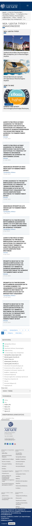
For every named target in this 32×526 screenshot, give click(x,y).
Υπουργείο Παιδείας (7, 464)
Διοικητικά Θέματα (20, 461)
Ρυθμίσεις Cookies (6, 520)
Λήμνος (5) (7, 411)
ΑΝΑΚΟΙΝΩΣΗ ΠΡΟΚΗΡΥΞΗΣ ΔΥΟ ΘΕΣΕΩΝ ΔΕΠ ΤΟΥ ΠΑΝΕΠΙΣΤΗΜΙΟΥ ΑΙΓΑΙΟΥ (14, 208)
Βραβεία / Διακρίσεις (21, 459)
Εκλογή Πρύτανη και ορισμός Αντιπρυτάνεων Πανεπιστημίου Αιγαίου (14, 78)
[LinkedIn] (12, 444)
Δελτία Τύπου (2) (9, 359)
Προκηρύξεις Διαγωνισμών (19, 453)
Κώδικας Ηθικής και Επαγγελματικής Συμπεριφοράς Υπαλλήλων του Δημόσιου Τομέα (8, 478)
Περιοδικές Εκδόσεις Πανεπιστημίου (13, 16)
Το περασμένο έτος (21, 14)
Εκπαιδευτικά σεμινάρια (21, 481)
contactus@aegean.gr (10, 439)
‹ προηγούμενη (13, 330)
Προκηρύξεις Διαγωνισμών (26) (12, 355)
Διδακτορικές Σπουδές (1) (11, 361)
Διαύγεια (4, 466)
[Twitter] (10, 444)
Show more (4, 388)
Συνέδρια (18, 488)
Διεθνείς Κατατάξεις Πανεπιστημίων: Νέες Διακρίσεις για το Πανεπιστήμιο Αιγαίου (16, 54)
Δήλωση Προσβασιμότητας (20, 507)
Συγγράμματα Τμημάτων (7, 471)
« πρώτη (4, 330)
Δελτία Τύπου (5, 495)
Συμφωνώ (4, 523)
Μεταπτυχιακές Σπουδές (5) (11, 357)
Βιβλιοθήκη (4, 453)
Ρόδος (14, 17)
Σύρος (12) (7, 409)
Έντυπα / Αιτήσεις (6, 461)
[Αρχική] (10, 6)
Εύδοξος (4, 468)
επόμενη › (10, 333)
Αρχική (4, 12)
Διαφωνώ (12, 523)
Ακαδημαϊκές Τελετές (21, 474)
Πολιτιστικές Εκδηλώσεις (21, 485)
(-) (3, 418)
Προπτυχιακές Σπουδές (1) (11, 363)
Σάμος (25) (7, 406)
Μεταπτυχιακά (19, 464)
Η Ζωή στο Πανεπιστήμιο (15, 12)
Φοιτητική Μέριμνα (20, 466)
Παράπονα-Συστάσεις (21, 500)
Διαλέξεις (18, 476)
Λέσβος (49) (7, 404)
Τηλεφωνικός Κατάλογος (21, 495)
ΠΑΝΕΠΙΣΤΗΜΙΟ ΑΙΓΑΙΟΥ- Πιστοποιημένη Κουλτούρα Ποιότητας (16, 107)
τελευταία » (18, 333)
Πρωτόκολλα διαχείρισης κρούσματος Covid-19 (8, 484)
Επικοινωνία (18, 498)
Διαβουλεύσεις (6, 17)
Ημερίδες (18, 483)
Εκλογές (19, 17)
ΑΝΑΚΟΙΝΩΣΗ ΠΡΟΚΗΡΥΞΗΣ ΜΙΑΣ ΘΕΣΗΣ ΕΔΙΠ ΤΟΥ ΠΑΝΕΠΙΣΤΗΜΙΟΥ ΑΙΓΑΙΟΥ (14, 168)
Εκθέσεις (18, 478)
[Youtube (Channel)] (15, 444)
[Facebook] (7, 444)
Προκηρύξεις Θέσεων (8, 14)
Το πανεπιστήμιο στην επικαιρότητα (13, 18)
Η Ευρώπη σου (5, 473)
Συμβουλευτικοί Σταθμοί (8, 459)
